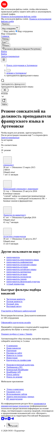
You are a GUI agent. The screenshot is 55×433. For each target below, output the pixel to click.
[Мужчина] (7, 160)
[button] (4, 51)
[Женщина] (7, 183)
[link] (5, 45)
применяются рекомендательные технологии (23, 404)
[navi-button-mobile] (3, 60)
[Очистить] (5, 90)
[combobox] (13, 84)
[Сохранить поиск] (3, 101)
